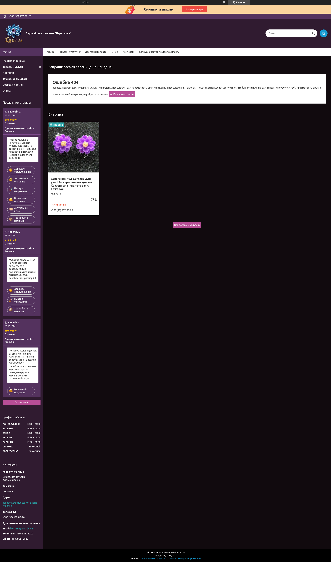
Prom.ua (181, 552)
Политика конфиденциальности (185, 559)
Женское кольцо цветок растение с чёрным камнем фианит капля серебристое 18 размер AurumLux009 (23, 356)
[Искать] (313, 33)
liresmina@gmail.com (21, 528)
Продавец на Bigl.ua (165, 555)
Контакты (128, 51)
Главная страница (14, 60)
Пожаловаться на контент (154, 559)
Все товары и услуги (185, 225)
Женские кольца (123, 94)
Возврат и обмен (13, 84)
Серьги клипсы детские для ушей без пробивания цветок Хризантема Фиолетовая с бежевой (72, 184)
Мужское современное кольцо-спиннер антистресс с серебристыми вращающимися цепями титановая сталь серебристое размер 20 (22, 269)
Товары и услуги (69, 51)
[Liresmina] (13, 33)
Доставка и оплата (95, 51)
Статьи (7, 90)
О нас (115, 51)
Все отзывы (21, 402)
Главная (50, 51)
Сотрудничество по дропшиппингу (159, 51)
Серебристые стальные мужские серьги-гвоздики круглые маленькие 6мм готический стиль (22, 372)
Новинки (8, 72)
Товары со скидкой (15, 78)
